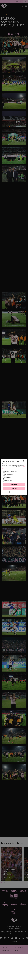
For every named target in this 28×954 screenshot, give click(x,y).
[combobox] (23, 461)
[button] (14, 492)
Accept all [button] (14, 484)
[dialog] (14, 477)
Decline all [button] (14, 488)
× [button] (25, 461)
